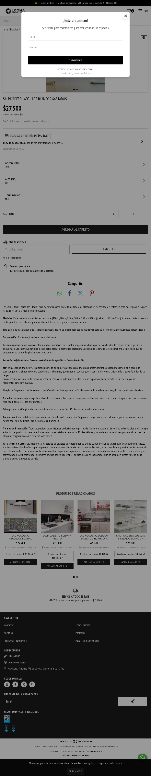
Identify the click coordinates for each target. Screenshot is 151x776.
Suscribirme (75, 60)
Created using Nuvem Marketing (75, 73)
